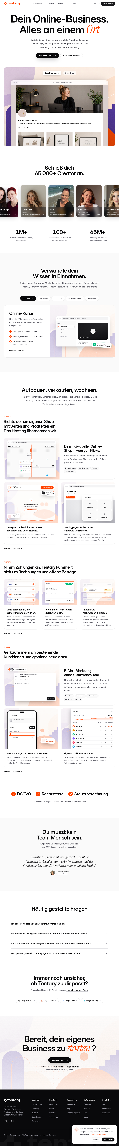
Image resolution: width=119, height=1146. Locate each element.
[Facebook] (11, 1121)
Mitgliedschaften (75, 298)
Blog (68, 1109)
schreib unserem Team (77, 990)
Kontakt (87, 1109)
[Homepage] (12, 3)
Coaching (35, 1109)
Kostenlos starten (46, 55)
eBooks (35, 1113)
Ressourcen (71, 4)
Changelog (53, 1117)
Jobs (86, 1117)
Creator (51, 4)
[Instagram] (6, 1121)
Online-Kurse (28, 298)
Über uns (87, 1104)
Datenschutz (106, 1109)
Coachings (58, 298)
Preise (60, 4)
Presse (86, 1113)
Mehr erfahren (15, 351)
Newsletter (92, 298)
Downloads (43, 298)
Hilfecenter (71, 1104)
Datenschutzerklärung (98, 1134)
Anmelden (95, 4)
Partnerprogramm (73, 1113)
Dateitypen (36, 1121)
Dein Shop (69, 73)
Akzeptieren (108, 1139)
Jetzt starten (108, 4)
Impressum (106, 1113)
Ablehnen (96, 1139)
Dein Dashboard (52, 73)
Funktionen (37, 4)
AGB (103, 1104)
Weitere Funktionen (12, 549)
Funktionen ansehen (71, 55)
